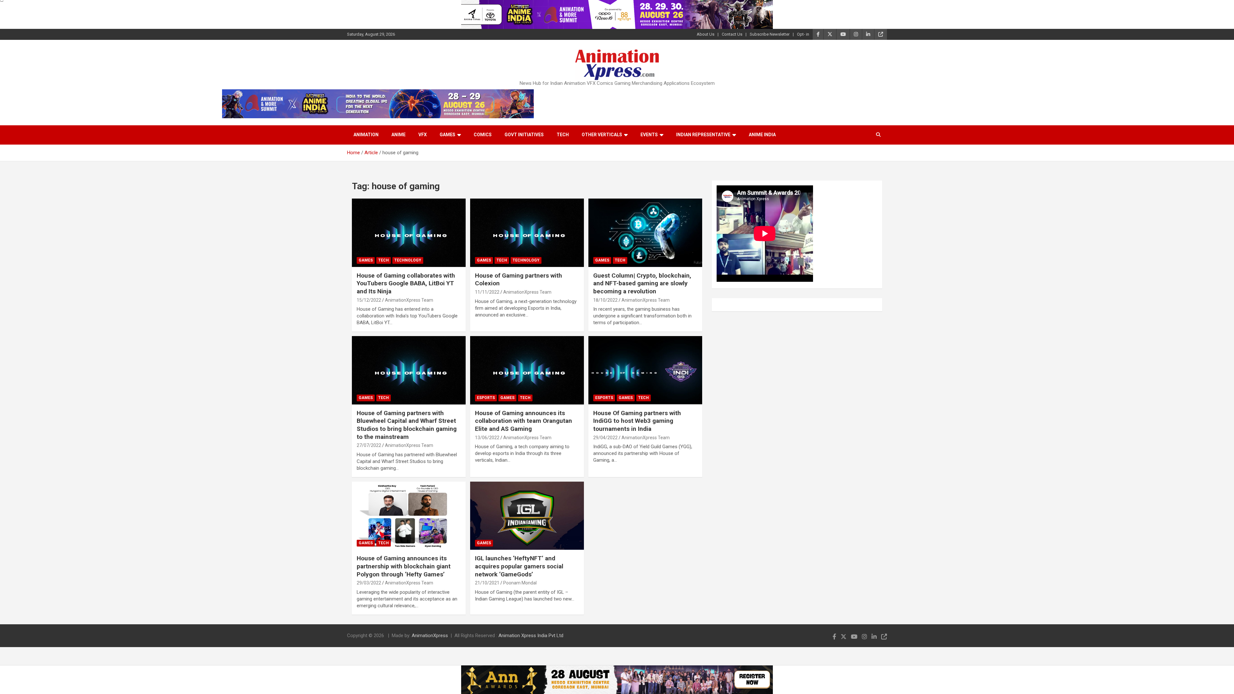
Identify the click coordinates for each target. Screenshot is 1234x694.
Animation (366, 134)
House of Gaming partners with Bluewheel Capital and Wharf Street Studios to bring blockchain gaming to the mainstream (407, 424)
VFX (422, 134)
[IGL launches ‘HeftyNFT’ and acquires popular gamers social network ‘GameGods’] (527, 515)
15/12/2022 (369, 300)
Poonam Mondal (520, 582)
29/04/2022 (605, 437)
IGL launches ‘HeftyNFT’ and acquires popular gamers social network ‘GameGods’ (519, 566)
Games (447, 134)
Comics (483, 134)
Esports (486, 398)
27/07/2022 (369, 445)
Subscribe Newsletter (770, 34)
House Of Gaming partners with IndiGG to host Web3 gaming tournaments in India (637, 420)
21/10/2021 (487, 582)
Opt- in (803, 34)
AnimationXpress (430, 635)
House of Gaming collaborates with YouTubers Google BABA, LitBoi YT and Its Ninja (406, 283)
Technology (407, 260)
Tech (563, 134)
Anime (398, 134)
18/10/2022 (605, 300)
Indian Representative (703, 134)
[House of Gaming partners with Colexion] (527, 233)
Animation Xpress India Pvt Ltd (530, 635)
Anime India (762, 134)
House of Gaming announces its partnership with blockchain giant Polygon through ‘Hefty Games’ (404, 566)
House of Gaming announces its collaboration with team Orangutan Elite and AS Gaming (523, 420)
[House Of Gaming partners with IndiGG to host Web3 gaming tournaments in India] (645, 370)
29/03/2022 (369, 582)
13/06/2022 (487, 437)
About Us (705, 34)
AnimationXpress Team (409, 300)
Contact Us (732, 34)
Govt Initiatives (524, 134)
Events (649, 134)
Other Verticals (602, 134)
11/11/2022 (487, 292)
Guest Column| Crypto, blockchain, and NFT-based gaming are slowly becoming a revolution (642, 283)
